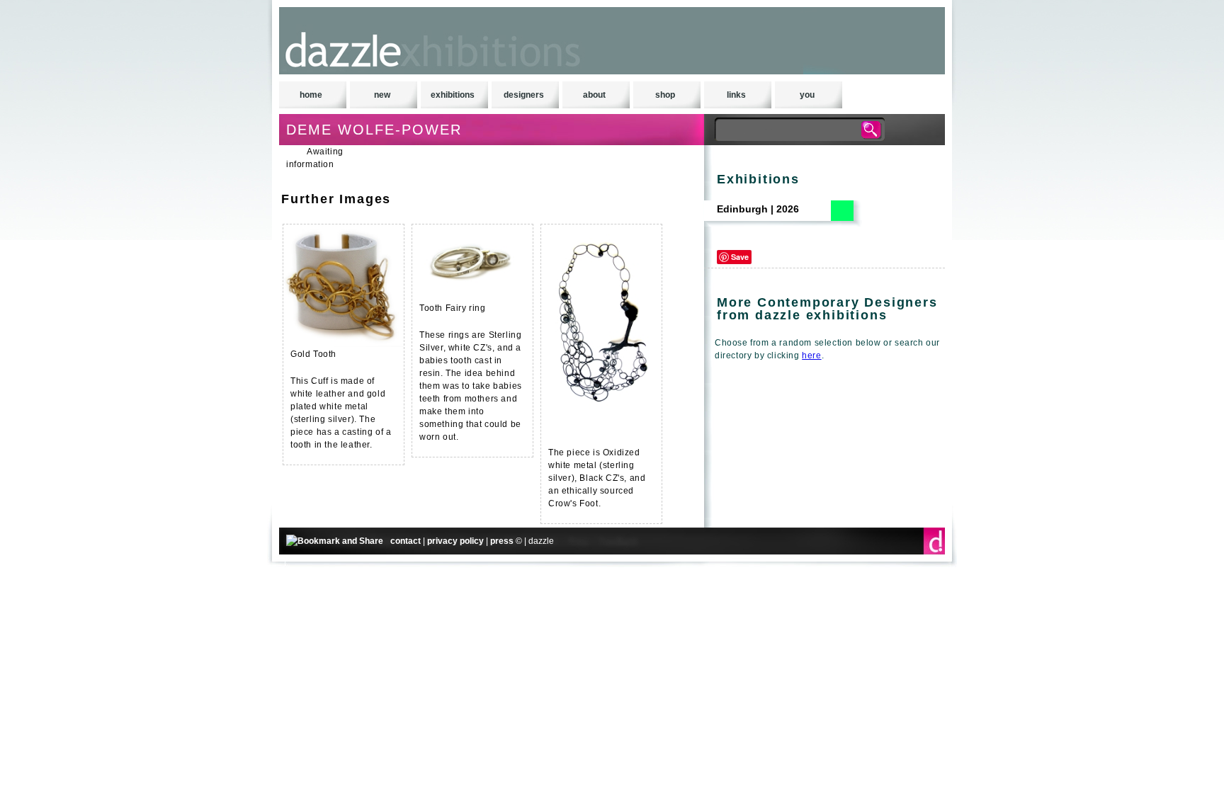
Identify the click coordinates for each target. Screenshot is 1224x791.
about (594, 95)
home (311, 95)
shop (665, 95)
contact (405, 541)
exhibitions (453, 95)
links (736, 95)
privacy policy (455, 541)
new (382, 95)
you (807, 95)
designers (524, 95)
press (502, 541)
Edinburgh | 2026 (758, 209)
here (811, 355)
